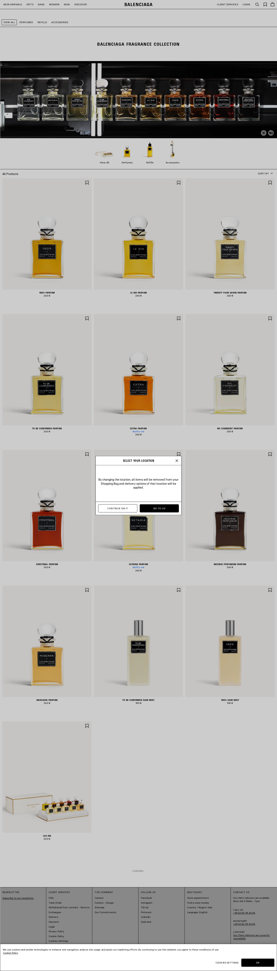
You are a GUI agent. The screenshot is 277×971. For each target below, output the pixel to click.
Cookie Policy (10, 952)
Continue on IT (117, 508)
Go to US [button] (159, 508)
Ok (258, 962)
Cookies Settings (227, 962)
